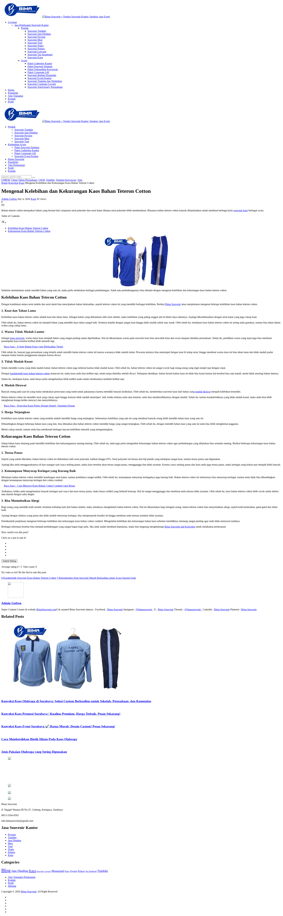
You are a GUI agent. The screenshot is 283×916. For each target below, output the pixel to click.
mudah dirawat (203, 391)
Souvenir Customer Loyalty (42, 84)
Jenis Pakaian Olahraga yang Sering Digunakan (34, 751)
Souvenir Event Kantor (39, 78)
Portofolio (13, 93)
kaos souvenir (17, 338)
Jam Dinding (14, 840)
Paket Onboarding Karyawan (43, 69)
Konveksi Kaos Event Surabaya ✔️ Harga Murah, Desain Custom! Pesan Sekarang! (58, 726)
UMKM (5, 180)
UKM (41, 180)
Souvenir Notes (36, 45)
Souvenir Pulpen (36, 48)
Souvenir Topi (35, 42)
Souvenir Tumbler (37, 31)
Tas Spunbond (91, 871)
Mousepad (58, 871)
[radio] (145, 543)
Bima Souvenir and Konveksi (179, 526)
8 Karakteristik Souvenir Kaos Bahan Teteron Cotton (28, 578)
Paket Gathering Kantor (40, 63)
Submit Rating (9, 561)
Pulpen (11, 852)
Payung (12, 834)
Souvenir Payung (36, 37)
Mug (10, 843)
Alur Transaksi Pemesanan (21, 877)
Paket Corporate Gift (38, 72)
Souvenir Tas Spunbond (40, 54)
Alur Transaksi (15, 95)
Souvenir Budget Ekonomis (42, 75)
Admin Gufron (9, 199)
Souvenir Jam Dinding (39, 34)
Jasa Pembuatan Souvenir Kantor (31, 25)
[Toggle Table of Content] (3, 222)
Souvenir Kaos (35, 57)
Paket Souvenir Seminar (40, 66)
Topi (79, 180)
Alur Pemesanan (16, 165)
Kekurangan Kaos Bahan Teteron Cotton (29, 231)
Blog (6, 870)
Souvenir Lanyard (37, 51)
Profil (11, 101)
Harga (11, 90)
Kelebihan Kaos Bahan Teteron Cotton (28, 228)
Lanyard (48, 871)
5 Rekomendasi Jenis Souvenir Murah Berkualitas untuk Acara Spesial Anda (96, 578)
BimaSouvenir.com (46, 609)
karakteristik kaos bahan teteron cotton (30, 373)
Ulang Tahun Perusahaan (24, 180)
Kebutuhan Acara (17, 144)
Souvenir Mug (35, 39)
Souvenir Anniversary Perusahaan (45, 87)
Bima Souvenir (173, 304)
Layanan (12, 22)
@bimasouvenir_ (144, 609)
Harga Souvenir (16, 159)
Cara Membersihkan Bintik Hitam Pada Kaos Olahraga (39, 739)
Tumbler (50, 180)
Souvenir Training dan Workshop (45, 81)
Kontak (12, 98)
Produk (24, 28)
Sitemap (12, 886)
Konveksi (40, 871)
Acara (24, 60)
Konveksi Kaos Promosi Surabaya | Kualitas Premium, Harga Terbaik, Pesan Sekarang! (60, 713)
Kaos (33, 199)
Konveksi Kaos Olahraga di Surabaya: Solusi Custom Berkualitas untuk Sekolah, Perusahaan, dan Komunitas (76, 701)
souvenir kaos (241, 210)
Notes (11, 849)
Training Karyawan (66, 180)
